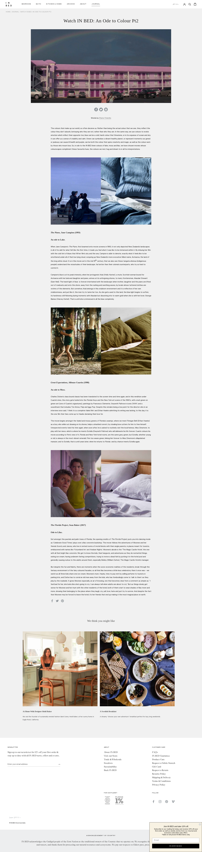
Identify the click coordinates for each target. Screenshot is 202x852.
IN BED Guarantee (161, 756)
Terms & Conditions (161, 781)
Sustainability (110, 767)
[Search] (190, 4)
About (83, 4)
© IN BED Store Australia (17, 823)
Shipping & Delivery (161, 777)
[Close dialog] (200, 824)
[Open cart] (195, 4)
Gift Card (156, 767)
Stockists (108, 763)
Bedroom (26, 4)
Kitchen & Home (54, 4)
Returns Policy (159, 774)
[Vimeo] (173, 801)
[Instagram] (160, 801)
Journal (96, 4)
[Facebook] (153, 801)
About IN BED (111, 752)
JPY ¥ (175, 4)
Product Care (158, 759)
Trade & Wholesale (113, 759)
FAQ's (155, 752)
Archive (71, 4)
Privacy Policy (158, 785)
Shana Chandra (105, 118)
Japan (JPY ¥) (14, 818)
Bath (38, 4)
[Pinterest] (166, 801)
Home (8, 12)
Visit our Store (110, 756)
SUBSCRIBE (175, 846)
